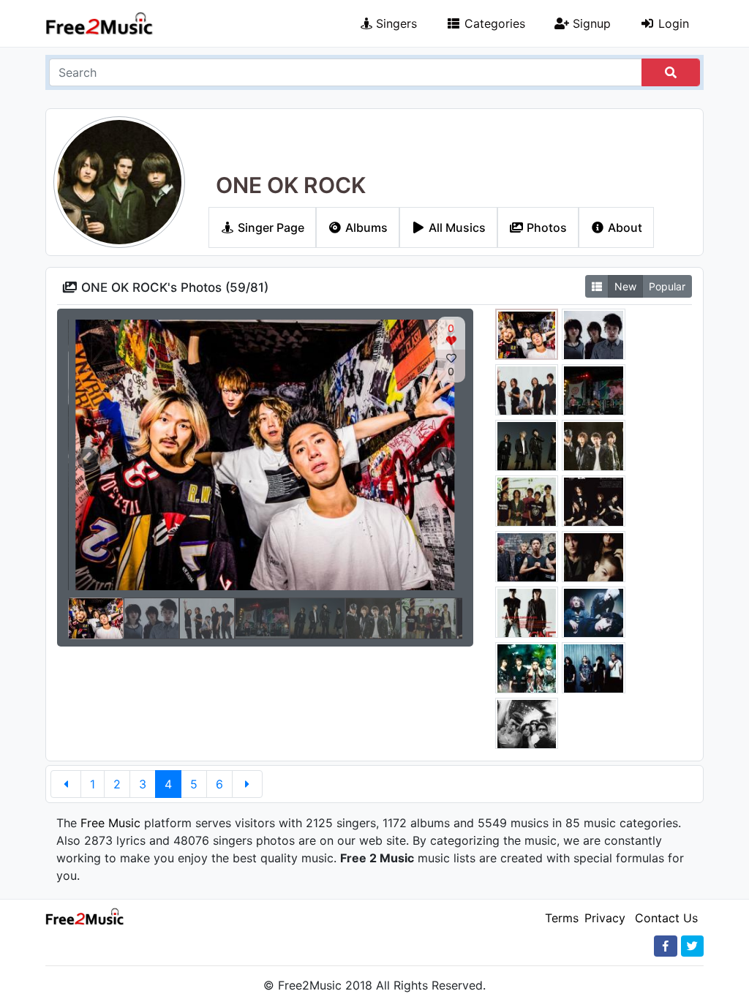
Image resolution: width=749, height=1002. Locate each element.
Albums (365, 227)
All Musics (456, 227)
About (623, 227)
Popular (667, 286)
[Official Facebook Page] (665, 946)
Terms (562, 918)
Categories (493, 23)
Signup (590, 23)
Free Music (110, 822)
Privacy (604, 918)
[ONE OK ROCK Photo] (527, 336)
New (625, 286)
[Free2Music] (99, 23)
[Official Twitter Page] (692, 946)
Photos (545, 227)
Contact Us (666, 918)
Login (672, 23)
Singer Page (269, 227)
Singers (394, 23)
